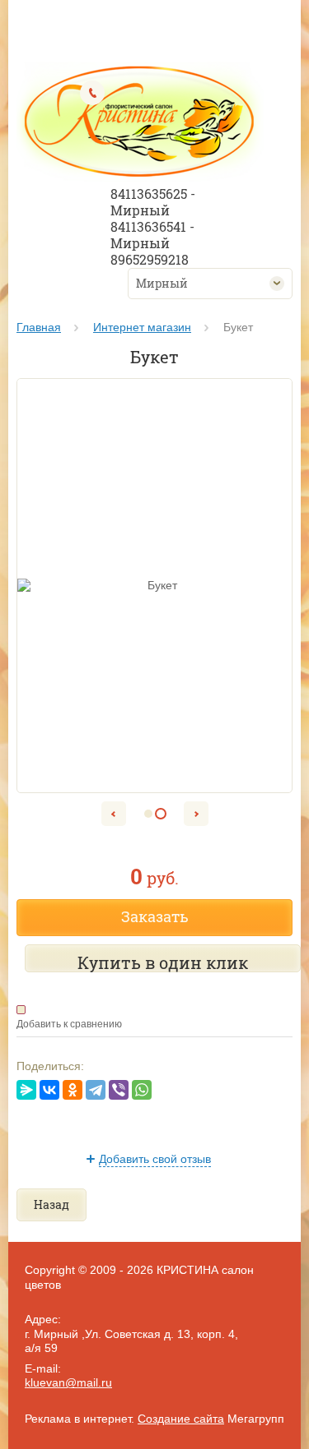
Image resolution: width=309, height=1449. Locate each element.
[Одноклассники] (72, 1090)
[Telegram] (95, 1090)
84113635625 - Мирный (152, 202)
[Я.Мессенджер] (26, 1090)
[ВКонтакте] (49, 1090)
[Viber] (119, 1090)
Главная (38, 327)
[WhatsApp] (142, 1090)
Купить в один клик (162, 962)
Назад (51, 1204)
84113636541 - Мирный (152, 234)
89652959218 (149, 259)
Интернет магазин (142, 327)
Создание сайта (181, 1418)
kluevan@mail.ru (68, 1382)
